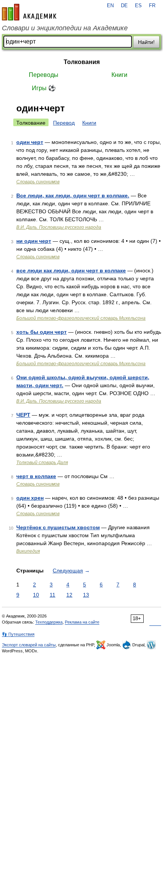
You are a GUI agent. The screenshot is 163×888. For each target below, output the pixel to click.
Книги (119, 75)
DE (124, 5)
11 (52, 595)
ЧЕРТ (23, 415)
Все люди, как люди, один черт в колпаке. (72, 195)
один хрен (30, 498)
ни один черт (33, 241)
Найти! (146, 42)
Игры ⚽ (44, 88)
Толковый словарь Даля (42, 462)
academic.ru (29, 12)
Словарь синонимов (38, 181)
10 (36, 595)
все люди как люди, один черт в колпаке (71, 270)
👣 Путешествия (18, 634)
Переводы (43, 75)
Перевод (64, 123)
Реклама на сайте (82, 622)
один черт (29, 142)
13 (86, 595)
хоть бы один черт (41, 332)
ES (138, 5)
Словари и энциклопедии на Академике (65, 28)
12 (69, 595)
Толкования (82, 62)
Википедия (28, 551)
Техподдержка (49, 622)
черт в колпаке (36, 476)
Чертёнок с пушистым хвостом (58, 527)
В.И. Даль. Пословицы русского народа (58, 227)
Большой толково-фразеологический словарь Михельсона (81, 318)
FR (152, 5)
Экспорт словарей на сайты (29, 645)
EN (110, 5)
